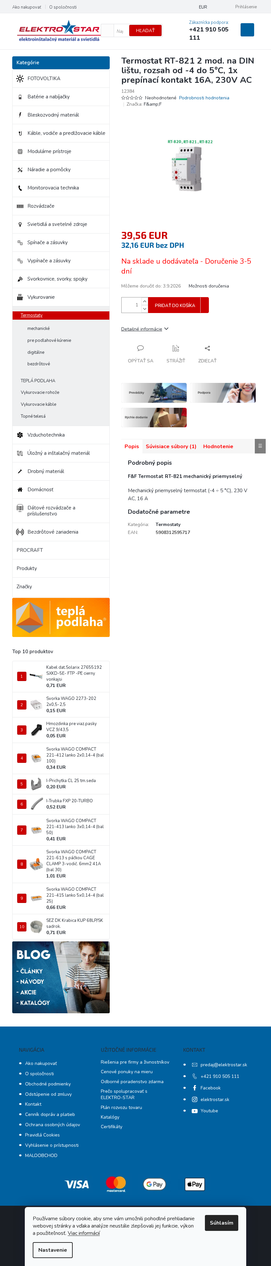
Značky (24, 586)
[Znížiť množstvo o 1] (144, 309)
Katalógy (110, 1117)
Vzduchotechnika (46, 435)
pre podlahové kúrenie (49, 340)
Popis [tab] (132, 446)
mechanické (38, 329)
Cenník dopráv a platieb (50, 1114)
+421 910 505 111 (220, 1076)
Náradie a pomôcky (49, 169)
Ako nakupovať (26, 7)
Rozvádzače (41, 206)
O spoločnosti (63, 7)
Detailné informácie (141, 329)
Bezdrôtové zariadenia (52, 532)
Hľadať (145, 30)
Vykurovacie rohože (40, 393)
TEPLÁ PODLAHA (38, 381)
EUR (203, 7)
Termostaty (32, 315)
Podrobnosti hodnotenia (204, 98)
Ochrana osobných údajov (52, 1125)
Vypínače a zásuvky (49, 260)
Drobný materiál (45, 471)
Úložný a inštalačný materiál (58, 453)
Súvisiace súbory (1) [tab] (171, 446)
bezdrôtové (38, 364)
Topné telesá (33, 416)
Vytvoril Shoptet (254, 1242)
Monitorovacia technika (53, 188)
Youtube (209, 1111)
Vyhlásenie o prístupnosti (52, 1145)
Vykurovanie (41, 297)
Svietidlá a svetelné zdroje (57, 224)
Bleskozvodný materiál (53, 115)
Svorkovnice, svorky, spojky (57, 279)
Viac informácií (84, 1233)
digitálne (35, 352)
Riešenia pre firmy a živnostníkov (135, 1062)
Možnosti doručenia (209, 286)
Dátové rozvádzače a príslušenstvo (51, 510)
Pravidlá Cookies (42, 1135)
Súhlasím (221, 1223)
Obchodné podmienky (48, 1084)
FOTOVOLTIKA (43, 78)
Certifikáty (111, 1127)
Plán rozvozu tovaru (121, 1107)
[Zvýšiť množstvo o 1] (144, 301)
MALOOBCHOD (41, 1155)
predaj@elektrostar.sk (224, 1065)
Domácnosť (40, 489)
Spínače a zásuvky (47, 242)
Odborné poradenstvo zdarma (132, 1082)
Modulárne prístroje (49, 151)
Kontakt (33, 1104)
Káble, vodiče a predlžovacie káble (66, 133)
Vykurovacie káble (38, 404)
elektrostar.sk (215, 1099)
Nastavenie (52, 1250)
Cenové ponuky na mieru (127, 1072)
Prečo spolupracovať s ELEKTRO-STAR (124, 1094)
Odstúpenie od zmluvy (48, 1094)
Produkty (27, 568)
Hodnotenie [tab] (218, 446)
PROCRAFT (30, 550)
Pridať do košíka (175, 306)
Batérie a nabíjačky (48, 96)
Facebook (211, 1088)
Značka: (144, 104)
